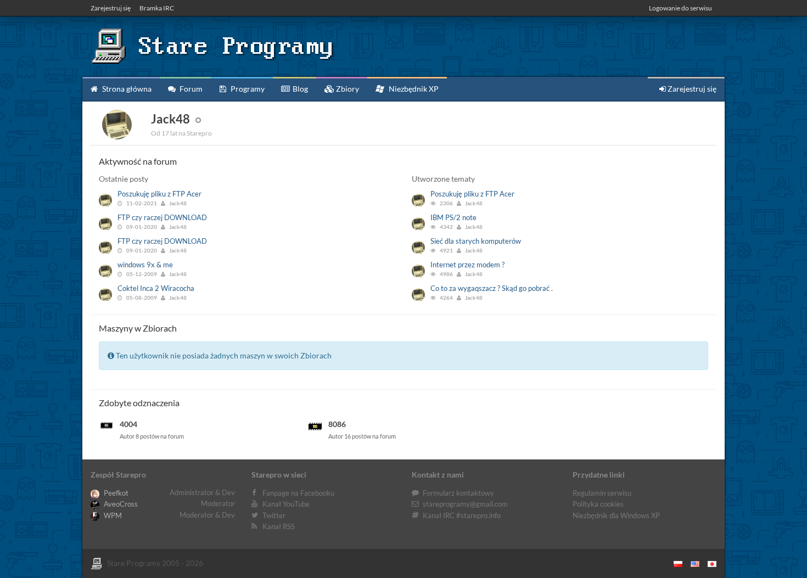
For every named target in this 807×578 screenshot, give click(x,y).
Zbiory (346, 88)
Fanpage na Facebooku (298, 493)
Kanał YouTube (286, 504)
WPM (112, 515)
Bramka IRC (156, 8)
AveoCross (120, 504)
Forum (190, 88)
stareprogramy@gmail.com (465, 504)
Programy (247, 88)
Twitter (273, 515)
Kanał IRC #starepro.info (462, 515)
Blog (299, 88)
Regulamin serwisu (602, 493)
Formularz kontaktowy (458, 493)
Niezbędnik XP (413, 88)
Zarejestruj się (111, 8)
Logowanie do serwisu (680, 8)
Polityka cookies (598, 504)
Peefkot (115, 493)
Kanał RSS (278, 526)
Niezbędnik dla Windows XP (616, 515)
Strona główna (126, 88)
